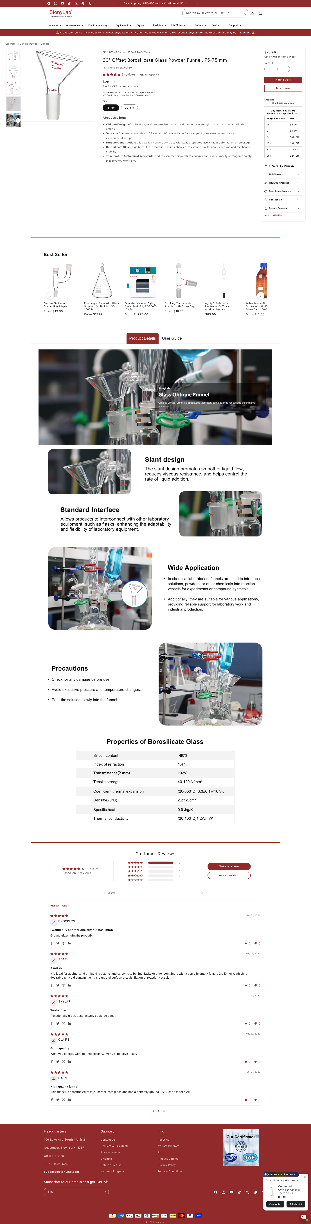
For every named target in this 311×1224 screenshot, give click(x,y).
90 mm (129, 107)
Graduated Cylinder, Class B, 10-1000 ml (289, 1190)
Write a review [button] (229, 866)
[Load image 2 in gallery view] (13, 71)
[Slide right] (260, 295)
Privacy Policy (167, 1164)
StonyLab (160, 1222)
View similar (275, 1204)
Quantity (269, 62)
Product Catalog (168, 1158)
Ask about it (296, 1204)
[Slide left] (50, 295)
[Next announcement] (197, 3)
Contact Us (108, 1139)
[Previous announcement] (114, 3)
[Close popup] (305, 1177)
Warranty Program (112, 1171)
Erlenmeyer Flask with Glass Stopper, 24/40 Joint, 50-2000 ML (101, 306)
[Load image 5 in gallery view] (13, 120)
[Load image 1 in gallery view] (13, 55)
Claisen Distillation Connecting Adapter (56, 305)
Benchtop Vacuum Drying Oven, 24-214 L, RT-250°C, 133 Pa (141, 306)
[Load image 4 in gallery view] (13, 103)
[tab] (143, 338)
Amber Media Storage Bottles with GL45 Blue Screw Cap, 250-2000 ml (260, 306)
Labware (10, 43)
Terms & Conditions (170, 1171)
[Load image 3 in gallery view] (13, 87)
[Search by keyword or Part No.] (244, 13)
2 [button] (154, 1111)
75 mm (110, 107)
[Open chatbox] (303, 1217)
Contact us (142, 95)
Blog (160, 1152)
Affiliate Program (168, 1145)
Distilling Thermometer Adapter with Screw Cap (180, 305)
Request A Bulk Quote (115, 1145)
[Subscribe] (105, 1192)
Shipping (106, 1158)
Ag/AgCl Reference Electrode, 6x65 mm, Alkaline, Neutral (217, 306)
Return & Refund (111, 1164)
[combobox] (215, 13)
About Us (163, 1139)
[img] (59, 916)
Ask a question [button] (229, 875)
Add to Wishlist (273, 215)
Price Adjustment (112, 1152)
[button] (112, 74)
